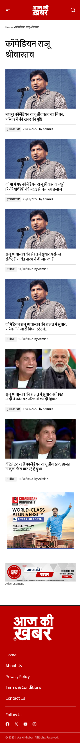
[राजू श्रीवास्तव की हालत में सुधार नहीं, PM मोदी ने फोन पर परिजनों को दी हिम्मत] (40, 369)
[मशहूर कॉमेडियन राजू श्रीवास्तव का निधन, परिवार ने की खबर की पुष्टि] (40, 89)
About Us (13, 666)
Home (9, 27)
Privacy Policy (17, 676)
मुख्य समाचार (13, 129)
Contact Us (15, 698)
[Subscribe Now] (40, 572)
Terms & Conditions (23, 687)
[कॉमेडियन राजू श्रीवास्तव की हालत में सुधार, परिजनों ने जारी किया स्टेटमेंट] (40, 299)
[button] (7, 10)
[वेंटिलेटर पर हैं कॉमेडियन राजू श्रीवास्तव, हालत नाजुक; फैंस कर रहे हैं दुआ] (40, 439)
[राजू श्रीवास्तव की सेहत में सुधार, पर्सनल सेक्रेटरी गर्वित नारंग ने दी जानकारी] (40, 229)
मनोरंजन (11, 269)
